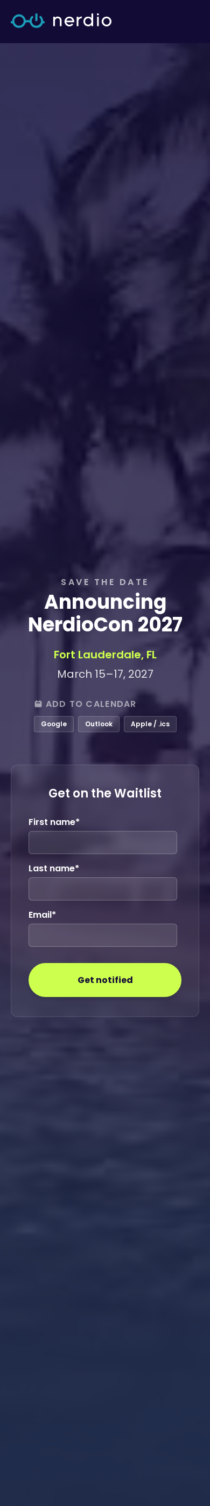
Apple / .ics (150, 723)
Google (54, 723)
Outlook (99, 723)
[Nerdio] (61, 21)
